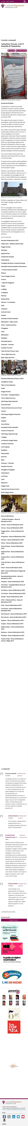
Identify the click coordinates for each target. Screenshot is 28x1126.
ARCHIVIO (11, 1)
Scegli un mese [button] (13, 920)
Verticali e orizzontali (8, 40)
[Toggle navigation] (24, 1)
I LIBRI (7, 1)
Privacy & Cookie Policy (7, 1109)
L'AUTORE (3, 1)
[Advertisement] (14, 23)
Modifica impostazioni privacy (19, 1109)
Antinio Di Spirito (13, 816)
